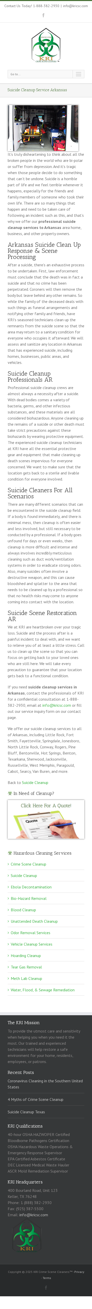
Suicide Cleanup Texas (26, 1111)
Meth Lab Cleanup (26, 978)
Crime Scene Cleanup (28, 864)
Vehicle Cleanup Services (31, 944)
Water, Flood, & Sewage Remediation (43, 989)
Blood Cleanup (23, 909)
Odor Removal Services (30, 932)
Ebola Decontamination (31, 886)
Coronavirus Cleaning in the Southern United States (45, 1083)
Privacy (79, 1272)
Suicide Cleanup (35, 782)
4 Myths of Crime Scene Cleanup (35, 1099)
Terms (47, 1278)
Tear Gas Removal (26, 966)
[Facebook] (43, 15)
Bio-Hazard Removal (29, 898)
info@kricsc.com (75, 6)
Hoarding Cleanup (26, 955)
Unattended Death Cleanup (34, 921)
